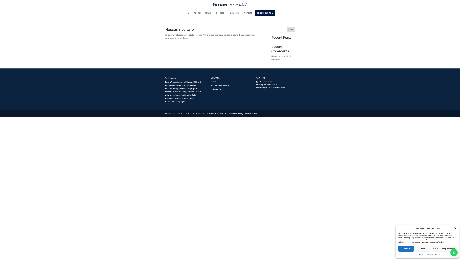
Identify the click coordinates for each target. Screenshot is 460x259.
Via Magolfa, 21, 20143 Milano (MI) (272, 87)
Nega (423, 248)
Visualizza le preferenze (444, 248)
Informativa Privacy (433, 254)
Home (215, 82)
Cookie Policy (419, 254)
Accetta (406, 248)
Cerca (290, 29)
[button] (455, 228)
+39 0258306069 (265, 82)
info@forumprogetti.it (267, 84)
